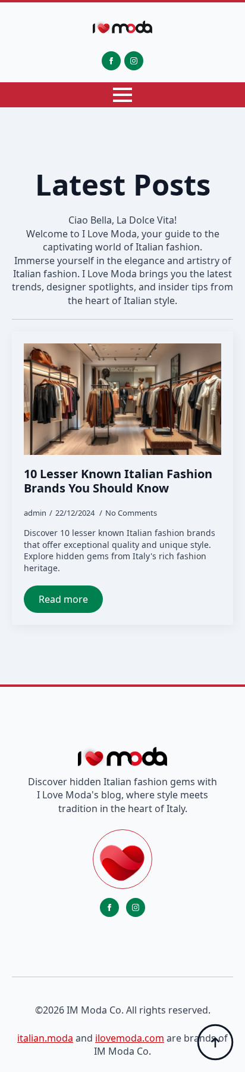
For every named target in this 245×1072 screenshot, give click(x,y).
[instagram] (133, 60)
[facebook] (111, 60)
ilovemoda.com (129, 1038)
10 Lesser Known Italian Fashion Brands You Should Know (118, 481)
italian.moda (45, 1038)
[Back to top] (215, 1042)
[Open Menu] (122, 94)
